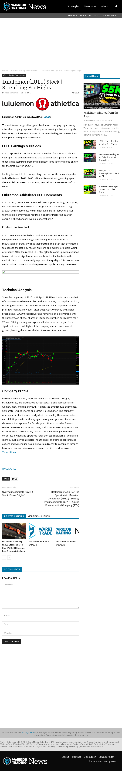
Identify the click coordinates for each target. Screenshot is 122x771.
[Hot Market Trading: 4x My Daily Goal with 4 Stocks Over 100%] (90, 157)
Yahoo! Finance (10, 452)
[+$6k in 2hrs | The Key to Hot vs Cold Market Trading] (90, 144)
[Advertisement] (62, 43)
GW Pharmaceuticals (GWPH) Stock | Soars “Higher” (17, 494)
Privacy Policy (28, 732)
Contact (76, 757)
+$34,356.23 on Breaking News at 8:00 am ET (109, 173)
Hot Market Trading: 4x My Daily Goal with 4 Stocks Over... (109, 157)
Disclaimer (90, 757)
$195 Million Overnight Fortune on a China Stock (108, 189)
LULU (47, 116)
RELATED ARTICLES (14, 516)
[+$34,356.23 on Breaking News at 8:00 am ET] (90, 173)
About (65, 757)
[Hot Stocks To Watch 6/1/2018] (40, 531)
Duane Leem (89, 120)
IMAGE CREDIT (10, 468)
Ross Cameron (11, 93)
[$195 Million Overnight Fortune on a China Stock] (90, 189)
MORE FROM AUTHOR (39, 516)
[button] (116, 6)
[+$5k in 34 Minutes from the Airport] (102, 96)
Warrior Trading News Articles (14, 75)
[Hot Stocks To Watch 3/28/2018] (67, 531)
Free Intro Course (77, 15)
